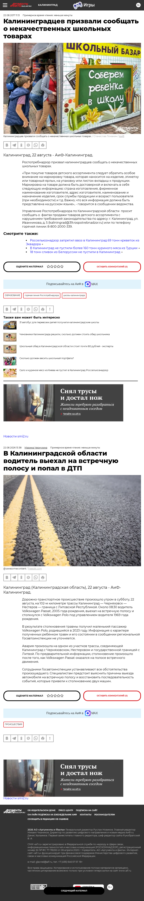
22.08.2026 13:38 (12, 447)
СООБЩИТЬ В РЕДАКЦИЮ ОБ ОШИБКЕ (48, 819)
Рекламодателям (104, 814)
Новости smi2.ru (15, 436)
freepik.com (35, 568)
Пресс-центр (65, 810)
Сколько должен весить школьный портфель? (47, 358)
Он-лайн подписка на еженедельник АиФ (52, 814)
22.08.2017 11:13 (11, 15)
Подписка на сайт (86, 810)
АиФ (121, 136)
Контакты (85, 814)
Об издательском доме (42, 810)
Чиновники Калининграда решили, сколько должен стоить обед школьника (65, 334)
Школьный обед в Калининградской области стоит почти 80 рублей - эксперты (66, 346)
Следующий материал (74, 891)
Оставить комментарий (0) (112, 267)
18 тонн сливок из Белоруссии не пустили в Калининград (75, 252)
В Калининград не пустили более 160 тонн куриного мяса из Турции (83, 248)
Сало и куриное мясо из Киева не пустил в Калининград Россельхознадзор (64, 370)
